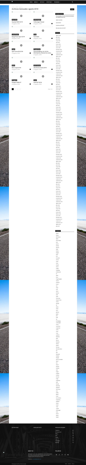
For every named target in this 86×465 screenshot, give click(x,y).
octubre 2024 (58, 74)
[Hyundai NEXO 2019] (21, 16)
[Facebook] (59, 455)
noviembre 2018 (59, 198)
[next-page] (20, 89)
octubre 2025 (58, 53)
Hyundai (14, 19)
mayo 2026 (58, 40)
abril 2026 (58, 42)
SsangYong (58, 399)
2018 (17, 7)
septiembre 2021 (59, 138)
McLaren (57, 347)
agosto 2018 (58, 203)
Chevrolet (58, 258)
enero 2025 (58, 68)
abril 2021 (58, 147)
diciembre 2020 (59, 154)
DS (56, 273)
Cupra (57, 261)
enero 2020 (58, 173)
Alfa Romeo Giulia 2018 (40, 67)
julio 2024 (58, 79)
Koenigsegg (58, 321)
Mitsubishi (58, 354)
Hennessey (58, 298)
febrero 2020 (58, 171)
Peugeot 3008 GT (16, 82)
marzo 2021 (58, 149)
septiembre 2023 (59, 96)
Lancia (57, 324)
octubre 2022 (58, 116)
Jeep (57, 315)
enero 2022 (58, 131)
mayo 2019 (58, 187)
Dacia (57, 263)
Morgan (57, 357)
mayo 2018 (58, 208)
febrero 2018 (58, 213)
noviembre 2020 (59, 156)
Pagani (57, 371)
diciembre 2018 (59, 196)
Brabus (57, 251)
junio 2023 (58, 102)
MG (56, 350)
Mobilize (57, 356)
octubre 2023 (58, 95)
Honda (57, 301)
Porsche (57, 377)
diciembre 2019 (59, 175)
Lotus (57, 333)
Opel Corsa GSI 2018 (17, 51)
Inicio (13, 7)
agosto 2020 (58, 161)
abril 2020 (58, 168)
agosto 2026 (58, 35)
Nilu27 (57, 361)
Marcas (57, 340)
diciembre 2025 (59, 49)
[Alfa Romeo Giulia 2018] (43, 61)
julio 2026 (58, 37)
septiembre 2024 (59, 75)
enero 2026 (58, 47)
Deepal (57, 265)
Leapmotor (58, 328)
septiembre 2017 (59, 222)
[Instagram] (65, 455)
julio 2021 (58, 142)
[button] (72, 2)
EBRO (57, 275)
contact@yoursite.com (37, 459)
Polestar (57, 375)
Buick (57, 254)
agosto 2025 (58, 56)
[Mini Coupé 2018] (21, 61)
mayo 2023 (58, 103)
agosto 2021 (58, 140)
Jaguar (57, 314)
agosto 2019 (58, 182)
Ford (57, 289)
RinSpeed (57, 387)
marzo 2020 (58, 170)
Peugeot (14, 80)
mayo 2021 (58, 145)
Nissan (57, 364)
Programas (37, 49)
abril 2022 (58, 126)
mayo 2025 (58, 61)
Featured (57, 282)
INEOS (57, 307)
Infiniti (57, 308)
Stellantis (57, 401)
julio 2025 (58, 58)
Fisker (57, 287)
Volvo (57, 412)
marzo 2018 (58, 212)
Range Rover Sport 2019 (18, 36)
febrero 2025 (58, 67)
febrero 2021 (58, 151)
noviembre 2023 (59, 93)
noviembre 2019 (59, 177)
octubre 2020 (58, 157)
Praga (57, 378)
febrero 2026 (58, 46)
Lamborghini (58, 322)
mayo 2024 (58, 82)
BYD (57, 256)
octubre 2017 (58, 220)
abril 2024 (58, 84)
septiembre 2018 (59, 201)
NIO (57, 363)
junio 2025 (58, 60)
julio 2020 (58, 163)
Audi (35, 80)
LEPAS (57, 329)
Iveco (57, 310)
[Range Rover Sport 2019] (21, 30)
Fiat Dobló (36, 36)
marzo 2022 (58, 128)
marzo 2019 (58, 191)
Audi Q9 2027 (58, 22)
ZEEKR (57, 417)
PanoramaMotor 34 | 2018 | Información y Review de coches (42, 52)
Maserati (57, 342)
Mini (13, 65)
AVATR (57, 244)
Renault (57, 384)
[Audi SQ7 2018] (43, 76)
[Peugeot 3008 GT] (21, 76)
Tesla (57, 406)
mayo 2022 (58, 124)
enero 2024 (58, 89)
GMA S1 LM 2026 (59, 20)
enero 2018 (58, 215)
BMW (57, 249)
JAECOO (57, 312)
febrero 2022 (58, 130)
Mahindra (58, 336)
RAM (57, 382)
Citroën (57, 259)
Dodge (57, 268)
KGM (57, 317)
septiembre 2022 (59, 117)
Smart (57, 396)
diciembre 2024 (59, 70)
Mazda (57, 345)
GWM (57, 296)
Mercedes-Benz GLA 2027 (61, 28)
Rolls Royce (58, 389)
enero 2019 (58, 194)
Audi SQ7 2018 (38, 82)
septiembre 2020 (59, 159)
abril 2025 (58, 63)
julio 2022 (58, 121)
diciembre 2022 (59, 112)
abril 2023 (58, 105)
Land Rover (15, 34)
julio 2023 (58, 100)
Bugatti (57, 252)
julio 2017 (58, 226)
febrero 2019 (58, 192)
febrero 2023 (58, 109)
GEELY (57, 291)
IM (56, 305)
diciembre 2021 (59, 133)
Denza (57, 266)
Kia (56, 319)
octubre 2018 (58, 199)
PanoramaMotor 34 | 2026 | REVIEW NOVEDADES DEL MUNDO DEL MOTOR (65, 17)
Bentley (57, 245)
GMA (57, 294)
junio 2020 (58, 164)
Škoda (57, 394)
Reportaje (58, 385)
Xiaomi (57, 413)
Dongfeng (58, 270)
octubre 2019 (58, 178)
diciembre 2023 (59, 91)
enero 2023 (58, 110)
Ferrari (57, 284)
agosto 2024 (58, 77)
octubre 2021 (58, 137)
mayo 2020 (58, 166)
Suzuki (57, 405)
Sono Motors (58, 398)
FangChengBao (59, 279)
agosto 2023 (58, 98)
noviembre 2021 (59, 135)
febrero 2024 (58, 88)
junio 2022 (58, 123)
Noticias (57, 366)
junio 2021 (58, 144)
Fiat (35, 34)
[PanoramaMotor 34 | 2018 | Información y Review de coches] (43, 45)
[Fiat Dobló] (43, 30)
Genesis (57, 293)
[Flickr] (62, 455)
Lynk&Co (57, 335)
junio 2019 (58, 185)
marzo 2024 (58, 86)
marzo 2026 (58, 44)
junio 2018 (58, 206)
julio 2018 (58, 205)
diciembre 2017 (59, 217)
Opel (13, 49)
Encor (57, 277)
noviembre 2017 (59, 219)
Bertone (57, 247)
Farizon (57, 280)
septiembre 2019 (59, 180)
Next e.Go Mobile (59, 359)
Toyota (57, 408)
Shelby (57, 392)
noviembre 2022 (59, 114)
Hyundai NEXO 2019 (17, 22)
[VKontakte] (68, 455)
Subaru (57, 403)
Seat (57, 391)
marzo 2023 (58, 107)
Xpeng (57, 415)
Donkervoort (58, 272)
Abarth (57, 233)
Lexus (57, 331)
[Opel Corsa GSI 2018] (21, 45)
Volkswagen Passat (39, 22)
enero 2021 (58, 152)
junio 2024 (58, 81)
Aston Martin (58, 240)
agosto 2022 (58, 119)
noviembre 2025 (59, 51)
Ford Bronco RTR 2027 (60, 25)
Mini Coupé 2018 (16, 67)
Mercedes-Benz (59, 349)
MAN (57, 338)
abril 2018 (58, 210)
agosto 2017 (58, 224)
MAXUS (57, 343)
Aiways (57, 235)
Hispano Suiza (58, 300)
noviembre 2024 (59, 72)
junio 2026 (58, 39)
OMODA (57, 368)
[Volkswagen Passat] (43, 16)
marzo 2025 (58, 65)
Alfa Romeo (37, 65)
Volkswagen (37, 19)
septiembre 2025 (59, 54)
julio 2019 (58, 184)
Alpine (57, 238)
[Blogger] (56, 455)
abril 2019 (58, 189)
